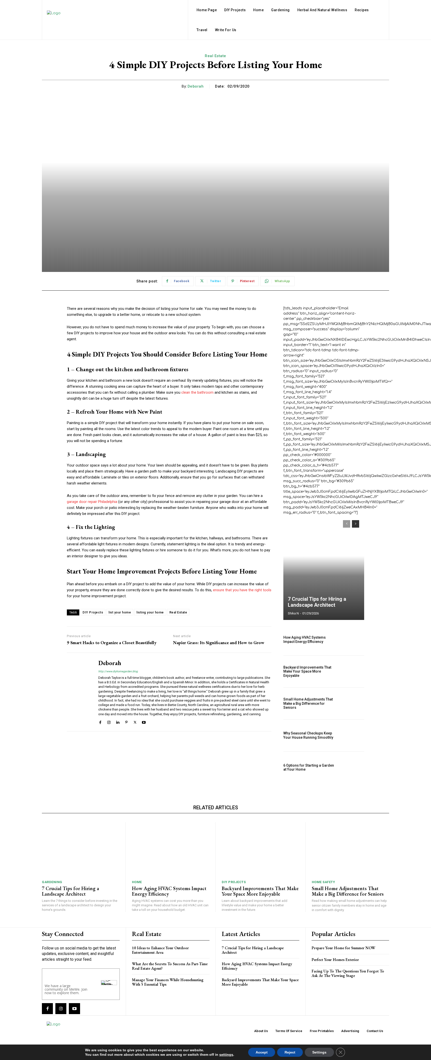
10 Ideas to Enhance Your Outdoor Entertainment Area (160, 950)
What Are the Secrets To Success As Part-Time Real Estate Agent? (170, 966)
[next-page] (355, 524)
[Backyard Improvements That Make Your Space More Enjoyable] (352, 671)
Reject (290, 1052)
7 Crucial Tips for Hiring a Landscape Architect (317, 602)
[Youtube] (144, 722)
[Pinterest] (126, 722)
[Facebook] (100, 722)
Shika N (293, 613)
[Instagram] (109, 722)
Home (137, 882)
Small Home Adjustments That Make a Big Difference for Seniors (308, 703)
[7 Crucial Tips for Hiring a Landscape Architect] (323, 567)
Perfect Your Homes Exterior (335, 959)
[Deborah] (79, 692)
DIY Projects (93, 612)
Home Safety (323, 882)
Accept (262, 1052)
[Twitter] (135, 722)
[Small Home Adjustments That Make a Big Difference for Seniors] (352, 703)
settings (226, 1055)
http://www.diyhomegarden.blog (118, 671)
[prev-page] (346, 524)
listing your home (150, 612)
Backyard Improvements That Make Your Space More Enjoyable (307, 671)
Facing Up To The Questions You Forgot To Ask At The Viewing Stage (348, 973)
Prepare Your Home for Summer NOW (343, 947)
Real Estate (215, 56)
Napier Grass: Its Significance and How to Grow (218, 642)
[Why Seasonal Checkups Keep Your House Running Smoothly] (352, 735)
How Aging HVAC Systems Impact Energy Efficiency (304, 639)
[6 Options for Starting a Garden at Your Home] (352, 767)
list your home (119, 612)
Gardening (52, 882)
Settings (319, 1052)
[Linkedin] (117, 722)
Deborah (196, 86)
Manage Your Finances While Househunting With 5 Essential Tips (168, 982)
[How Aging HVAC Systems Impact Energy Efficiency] (352, 639)
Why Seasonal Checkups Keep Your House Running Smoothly (308, 735)
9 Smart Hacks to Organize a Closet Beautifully (111, 642)
